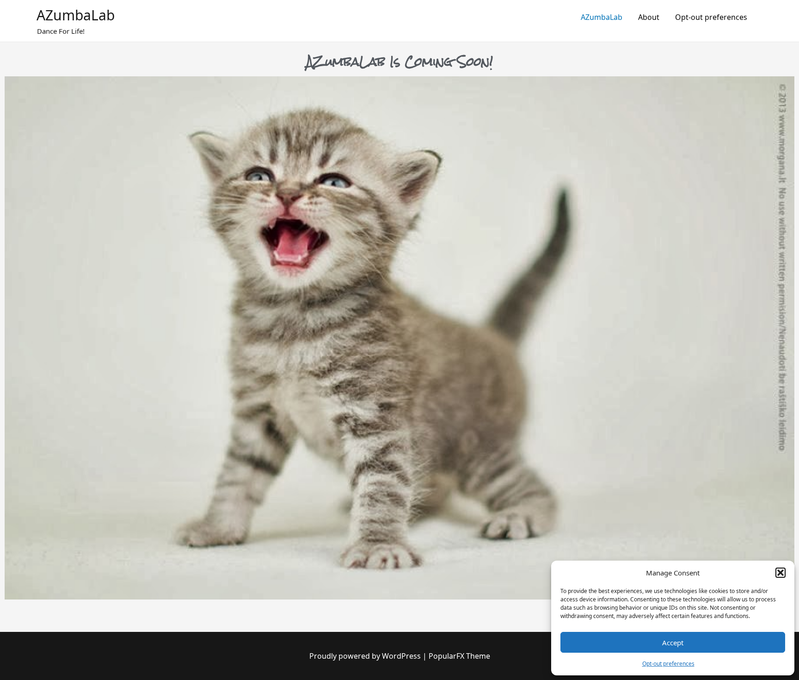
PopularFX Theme (459, 656)
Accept (672, 642)
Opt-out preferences (668, 664)
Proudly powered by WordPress (366, 656)
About (648, 17)
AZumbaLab (76, 15)
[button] (780, 572)
